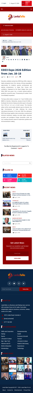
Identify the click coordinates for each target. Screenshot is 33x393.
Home (5, 40)
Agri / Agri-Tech (5, 341)
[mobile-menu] (2, 9)
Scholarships (4, 348)
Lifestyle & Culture (6, 338)
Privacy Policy (27, 390)
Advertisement (18, 390)
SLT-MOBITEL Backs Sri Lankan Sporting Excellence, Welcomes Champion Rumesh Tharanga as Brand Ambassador (20, 205)
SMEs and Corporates (7, 331)
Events (3, 65)
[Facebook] (6, 60)
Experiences (20, 346)
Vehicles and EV (5, 343)
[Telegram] (24, 60)
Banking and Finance (17, 218)
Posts (10, 40)
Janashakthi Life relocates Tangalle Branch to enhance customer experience (21, 212)
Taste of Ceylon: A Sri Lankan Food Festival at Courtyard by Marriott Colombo (21, 230)
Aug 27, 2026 (17, 197)
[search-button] (31, 9)
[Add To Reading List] (20, 77)
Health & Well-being (22, 343)
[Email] (26, 60)
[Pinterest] (13, 60)
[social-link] (10, 176)
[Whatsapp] (20, 60)
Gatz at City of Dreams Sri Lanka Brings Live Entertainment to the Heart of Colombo (21, 195)
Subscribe (17, 258)
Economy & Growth (22, 336)
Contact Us (10, 390)
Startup (3, 334)
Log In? (20, 148)
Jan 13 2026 (11, 77)
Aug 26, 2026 (17, 206)
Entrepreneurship (22, 331)
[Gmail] (17, 60)
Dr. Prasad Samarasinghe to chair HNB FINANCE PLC (21, 220)
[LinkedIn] (8, 60)
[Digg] (11, 60)
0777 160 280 (8, 322)
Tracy (7, 57)
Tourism (19, 338)
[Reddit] (22, 60)
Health (19, 334)
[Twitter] (15, 60)
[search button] (30, 163)
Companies (14, 209)
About (4, 390)
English (4, 3)
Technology (15, 200)
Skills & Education (6, 346)
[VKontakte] (2, 61)
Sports (3, 336)
